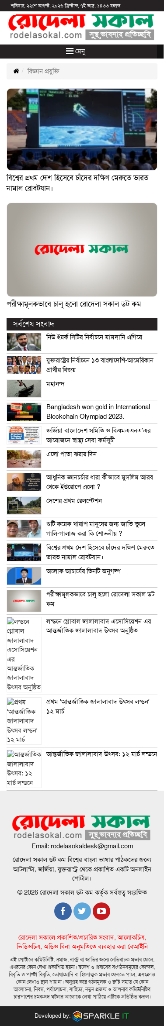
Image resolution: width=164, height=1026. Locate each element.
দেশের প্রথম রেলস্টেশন (74, 501)
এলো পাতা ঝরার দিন (71, 454)
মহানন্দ (55, 384)
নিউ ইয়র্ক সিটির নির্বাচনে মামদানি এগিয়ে (94, 337)
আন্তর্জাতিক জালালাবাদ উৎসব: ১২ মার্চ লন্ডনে (101, 754)
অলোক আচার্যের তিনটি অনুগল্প (83, 571)
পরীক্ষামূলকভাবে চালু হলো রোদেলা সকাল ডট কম (74, 304)
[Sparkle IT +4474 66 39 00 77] (101, 1015)
